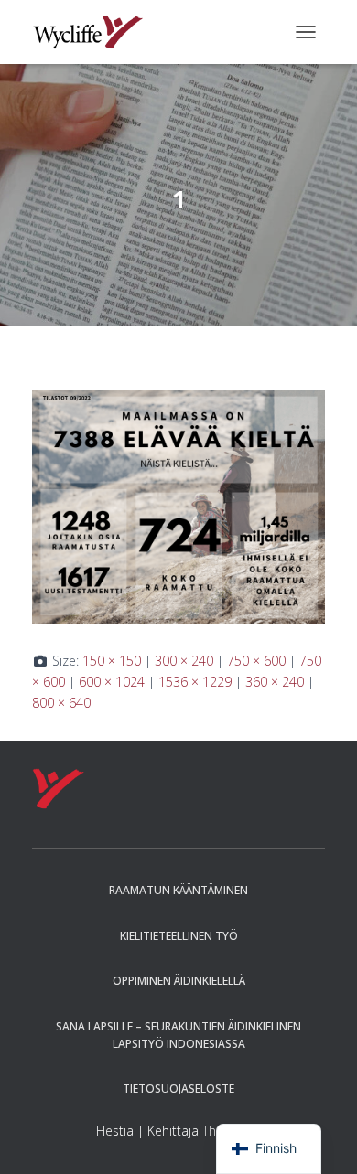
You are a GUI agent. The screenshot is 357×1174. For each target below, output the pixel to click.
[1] (178, 505)
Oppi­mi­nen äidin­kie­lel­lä (179, 980)
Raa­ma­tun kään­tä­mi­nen (178, 890)
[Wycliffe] (94, 32)
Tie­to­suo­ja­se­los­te (178, 1088)
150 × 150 (111, 660)
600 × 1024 (112, 681)
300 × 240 (184, 660)
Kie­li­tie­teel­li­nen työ (179, 936)
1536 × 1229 (195, 681)
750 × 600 (256, 660)
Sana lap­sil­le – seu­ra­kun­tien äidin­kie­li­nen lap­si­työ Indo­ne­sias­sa (178, 1035)
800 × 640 (61, 702)
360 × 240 (274, 681)
